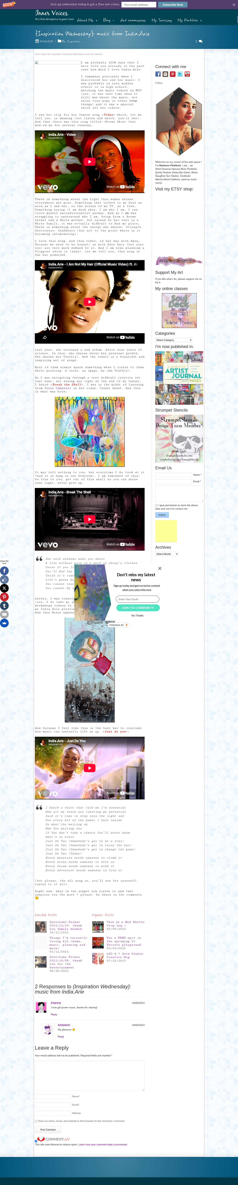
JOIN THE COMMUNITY (138, 608)
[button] (136, 577)
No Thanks (137, 615)
